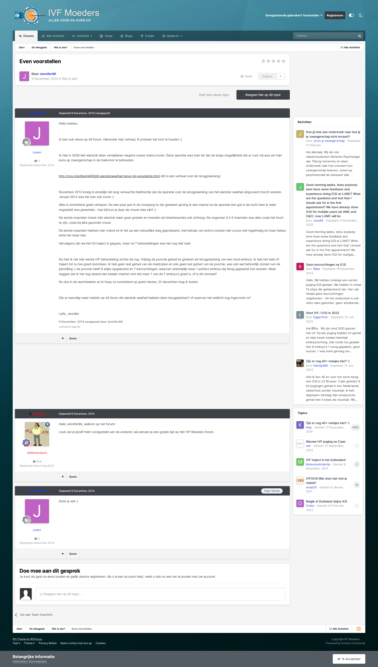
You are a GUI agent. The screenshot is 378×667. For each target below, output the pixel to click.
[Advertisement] (94, 378)
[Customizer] (351, 15)
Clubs (108, 36)
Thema (28, 643)
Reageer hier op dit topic (263, 95)
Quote (73, 338)
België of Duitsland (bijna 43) (326, 501)
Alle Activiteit (55, 36)
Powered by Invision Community (345, 643)
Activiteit (82, 36)
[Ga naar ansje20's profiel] (300, 480)
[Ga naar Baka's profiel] (300, 266)
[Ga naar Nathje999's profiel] (300, 363)
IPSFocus (36, 639)
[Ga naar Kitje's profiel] (300, 425)
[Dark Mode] (360, 15)
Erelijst (149, 36)
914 (38, 461)
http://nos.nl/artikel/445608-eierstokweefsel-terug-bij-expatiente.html (109, 176)
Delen (248, 76)
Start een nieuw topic (214, 95)
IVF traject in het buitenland (326, 460)
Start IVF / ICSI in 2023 (322, 313)
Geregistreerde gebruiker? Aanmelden (292, 15)
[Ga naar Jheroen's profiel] (37, 434)
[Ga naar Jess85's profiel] (300, 187)
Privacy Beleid (47, 643)
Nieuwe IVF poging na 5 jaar (326, 441)
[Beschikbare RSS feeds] (358, 629)
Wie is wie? (70, 78)
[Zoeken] (359, 35)
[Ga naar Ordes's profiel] (300, 503)
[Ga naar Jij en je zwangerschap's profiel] (300, 134)
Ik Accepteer (350, 659)
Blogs (128, 36)
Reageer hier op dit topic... (62, 594)
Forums (28, 36)
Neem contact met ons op (76, 643)
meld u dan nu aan (158, 576)
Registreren (335, 15)
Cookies (101, 643)
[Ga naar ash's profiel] (300, 443)
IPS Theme (19, 639)
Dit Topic (344, 35)
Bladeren (172, 36)
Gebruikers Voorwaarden (30, 661)
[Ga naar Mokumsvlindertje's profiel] (300, 462)
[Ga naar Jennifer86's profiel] (24, 76)
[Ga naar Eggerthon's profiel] (300, 315)
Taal (16, 643)
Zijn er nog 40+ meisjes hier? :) (328, 361)
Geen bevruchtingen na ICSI (326, 264)
